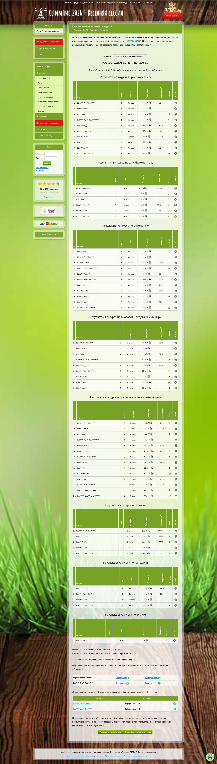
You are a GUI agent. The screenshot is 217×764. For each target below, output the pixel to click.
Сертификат (121, 678)
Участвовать (172, 15)
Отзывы (40, 55)
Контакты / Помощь (44, 136)
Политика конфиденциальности (137, 756)
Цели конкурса (44, 78)
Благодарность (151, 678)
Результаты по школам (46, 48)
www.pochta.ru (117, 41)
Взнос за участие (45, 92)
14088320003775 (133, 41)
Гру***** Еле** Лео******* (82, 709)
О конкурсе (41, 73)
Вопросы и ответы (45, 106)
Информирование (45, 97)
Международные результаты (48, 42)
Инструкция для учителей (48, 102)
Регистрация (42, 116)
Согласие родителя (94, 756)
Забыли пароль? (42, 168)
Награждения (43, 88)
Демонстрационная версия (48, 123)
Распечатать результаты (111, 732)
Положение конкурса (75, 756)
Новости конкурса (44, 66)
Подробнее (48, 197)
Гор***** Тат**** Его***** (82, 704)
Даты (40, 83)
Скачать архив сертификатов (138, 732)
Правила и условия (113, 756)
